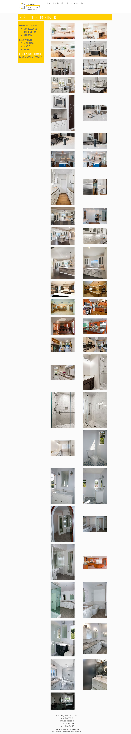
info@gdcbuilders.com (67, 720)
